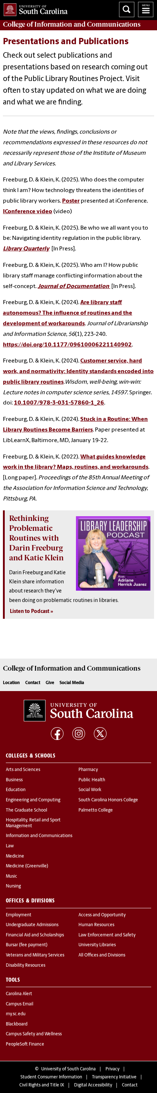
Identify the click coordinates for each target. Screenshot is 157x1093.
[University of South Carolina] (78, 711)
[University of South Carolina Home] (34, 8)
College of (72, 24)
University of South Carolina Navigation (145, 9)
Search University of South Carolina (126, 9)
